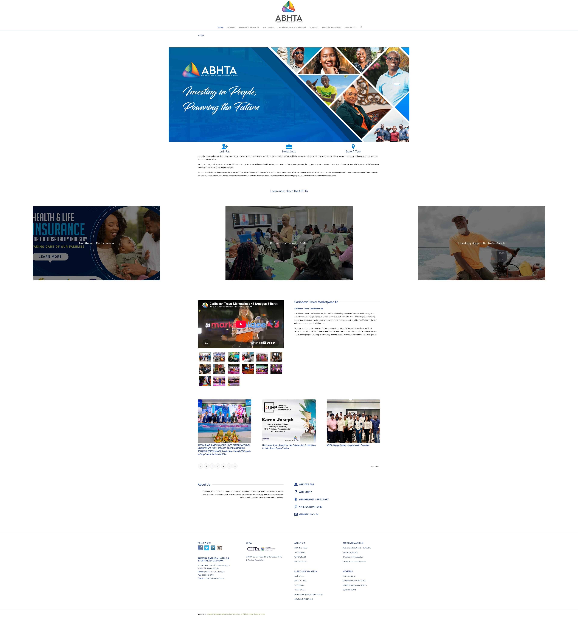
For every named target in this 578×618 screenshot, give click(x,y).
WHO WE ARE (300, 557)
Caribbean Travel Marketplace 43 (316, 302)
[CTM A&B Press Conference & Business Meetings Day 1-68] (219, 357)
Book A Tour (353, 151)
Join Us (225, 151)
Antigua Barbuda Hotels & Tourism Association (223, 614)
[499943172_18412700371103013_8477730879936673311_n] (205, 369)
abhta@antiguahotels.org (214, 578)
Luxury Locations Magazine (354, 561)
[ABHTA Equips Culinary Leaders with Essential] (353, 421)
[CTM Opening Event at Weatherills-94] (234, 369)
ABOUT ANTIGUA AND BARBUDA (357, 547)
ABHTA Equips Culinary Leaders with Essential (348, 445)
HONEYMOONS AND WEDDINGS (308, 594)
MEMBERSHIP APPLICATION (355, 585)
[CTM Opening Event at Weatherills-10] (219, 381)
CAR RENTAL (299, 589)
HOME (201, 35)
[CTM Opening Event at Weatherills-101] (248, 369)
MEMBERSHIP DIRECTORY (354, 580)
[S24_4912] (262, 357)
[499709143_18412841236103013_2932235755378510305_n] (248, 357)
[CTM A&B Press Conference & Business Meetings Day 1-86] (234, 357)
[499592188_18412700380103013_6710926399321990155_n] (219, 369)
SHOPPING (299, 585)
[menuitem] (220, 27)
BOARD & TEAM (300, 547)
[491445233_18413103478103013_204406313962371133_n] (276, 357)
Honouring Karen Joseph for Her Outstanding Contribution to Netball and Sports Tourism (289, 447)
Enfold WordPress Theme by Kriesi (253, 614)
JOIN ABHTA (299, 552)
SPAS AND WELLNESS (303, 599)
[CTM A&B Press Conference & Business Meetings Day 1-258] (205, 357)
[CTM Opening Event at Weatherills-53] (262, 369)
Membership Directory (314, 499)
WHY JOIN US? (300, 561)
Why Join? (305, 491)
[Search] (360, 27)
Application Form (310, 506)
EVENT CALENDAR (350, 552)
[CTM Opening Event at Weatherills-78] (205, 381)
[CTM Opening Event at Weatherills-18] (234, 381)
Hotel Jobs (289, 151)
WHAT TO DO (300, 580)
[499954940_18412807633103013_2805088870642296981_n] (276, 369)
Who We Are (306, 484)
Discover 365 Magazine (353, 557)
